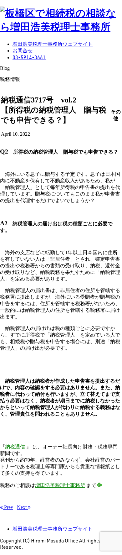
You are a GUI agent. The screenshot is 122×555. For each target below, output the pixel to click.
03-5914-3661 (29, 57)
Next (22, 507)
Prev (8, 507)
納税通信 (15, 446)
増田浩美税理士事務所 (60, 485)
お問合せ (23, 50)
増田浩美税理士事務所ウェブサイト (53, 44)
